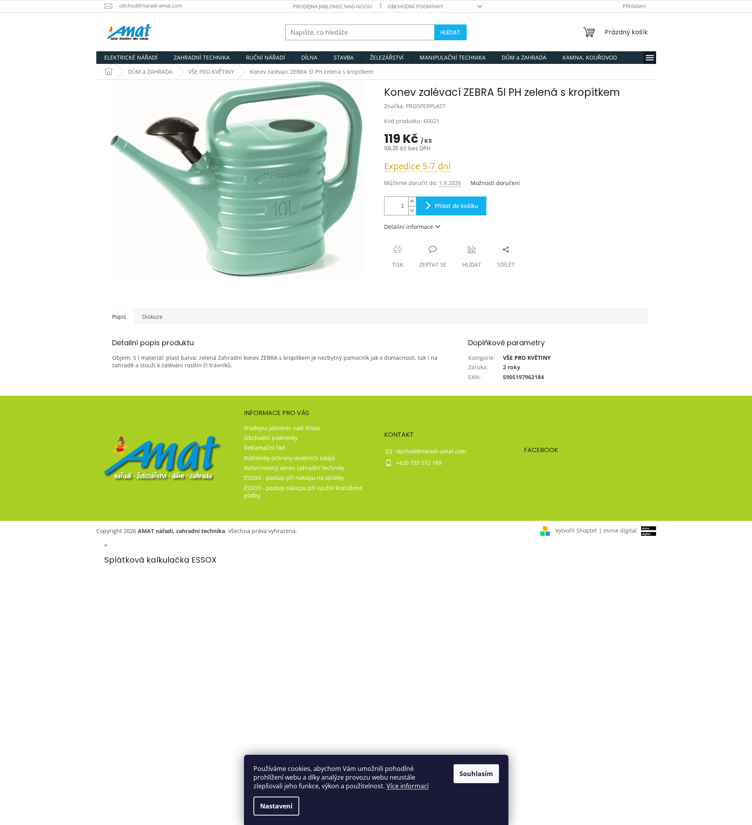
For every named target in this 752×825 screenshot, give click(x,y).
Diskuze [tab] (152, 316)
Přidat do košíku (456, 206)
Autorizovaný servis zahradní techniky (294, 467)
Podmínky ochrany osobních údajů (289, 458)
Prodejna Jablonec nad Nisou (332, 6)
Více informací (407, 786)
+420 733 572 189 (419, 462)
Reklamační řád (264, 447)
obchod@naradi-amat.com (431, 451)
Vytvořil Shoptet (576, 530)
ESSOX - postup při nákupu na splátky (294, 477)
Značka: (415, 106)
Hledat (450, 32)
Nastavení (276, 806)
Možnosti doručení (495, 183)
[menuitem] (130, 57)
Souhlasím (476, 773)
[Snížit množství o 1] (412, 210)
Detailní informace (408, 226)
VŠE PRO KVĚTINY (527, 357)
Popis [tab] (119, 316)
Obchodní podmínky (415, 6)
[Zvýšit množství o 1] (412, 201)
